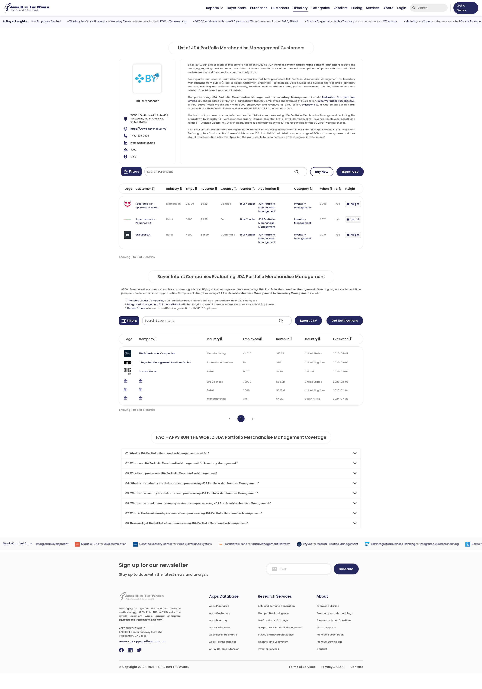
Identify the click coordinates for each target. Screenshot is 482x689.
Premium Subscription (330, 634)
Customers (280, 8)
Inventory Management (302, 205)
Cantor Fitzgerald (307, 21)
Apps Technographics (222, 642)
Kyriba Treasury (333, 21)
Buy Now (321, 172)
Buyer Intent (236, 8)
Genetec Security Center (144, 544)
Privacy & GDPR (333, 667)
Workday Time (109, 21)
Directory (300, 8)
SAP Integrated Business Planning (382, 544)
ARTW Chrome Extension (224, 649)
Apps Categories (219, 627)
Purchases (258, 8)
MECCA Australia (195, 21)
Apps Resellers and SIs (223, 634)
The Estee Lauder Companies (145, 300)
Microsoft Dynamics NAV (225, 21)
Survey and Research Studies (276, 634)
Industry (213, 339)
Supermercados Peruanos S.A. (336, 101)
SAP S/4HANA (279, 21)
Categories (320, 8)
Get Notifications (345, 320)
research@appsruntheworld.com (142, 641)
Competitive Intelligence (273, 613)
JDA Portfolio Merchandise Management (266, 207)
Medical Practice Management (326, 544)
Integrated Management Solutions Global (153, 304)
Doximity (466, 544)
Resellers (340, 8)
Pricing (356, 8)
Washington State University (77, 21)
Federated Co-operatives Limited (146, 205)
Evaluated (341, 339)
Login (401, 8)
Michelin (399, 21)
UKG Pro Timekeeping (161, 21)
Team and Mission (328, 606)
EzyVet (296, 544)
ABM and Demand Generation (276, 606)
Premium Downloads (329, 642)
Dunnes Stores (136, 308)
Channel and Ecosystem (273, 642)
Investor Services (268, 649)
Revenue (282, 339)
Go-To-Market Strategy (273, 620)
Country (311, 339)
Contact (322, 649)
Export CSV (350, 172)
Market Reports (326, 627)
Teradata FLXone (225, 544)
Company (146, 339)
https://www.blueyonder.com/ (148, 128)
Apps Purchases (219, 606)
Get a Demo (461, 7)
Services (373, 8)
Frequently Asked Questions (334, 620)
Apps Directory (218, 620)
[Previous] (229, 418)
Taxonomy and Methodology (335, 613)
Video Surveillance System (183, 544)
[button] (131, 171)
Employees (251, 339)
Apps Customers (219, 613)
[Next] (252, 418)
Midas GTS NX (79, 544)
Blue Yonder (247, 204)
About (388, 8)
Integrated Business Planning (428, 544)
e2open (415, 21)
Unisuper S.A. (310, 104)
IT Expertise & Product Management (280, 627)
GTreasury (379, 21)
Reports (212, 8)
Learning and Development (39, 544)
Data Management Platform (260, 544)
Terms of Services (302, 667)
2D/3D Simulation (104, 544)
